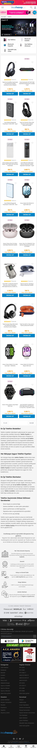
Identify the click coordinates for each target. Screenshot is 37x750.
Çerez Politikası (23, 720)
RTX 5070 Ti (22, 685)
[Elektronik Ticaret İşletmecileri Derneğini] (19, 624)
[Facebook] (14, 739)
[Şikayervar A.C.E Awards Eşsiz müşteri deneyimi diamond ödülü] (11, 654)
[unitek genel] (18, 27)
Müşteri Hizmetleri (6, 702)
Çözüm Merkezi (5, 700)
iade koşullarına (20, 577)
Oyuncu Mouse (5, 688)
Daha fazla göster (6, 693)
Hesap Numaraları (24, 710)
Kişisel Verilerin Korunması (27, 712)
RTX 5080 (22, 688)
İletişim (21, 700)
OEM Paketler (4, 667)
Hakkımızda (22, 702)
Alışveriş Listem (5, 712)
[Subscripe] (34, 636)
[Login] (2, 7)
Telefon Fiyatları (10, 525)
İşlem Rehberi (23, 718)
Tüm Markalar (23, 715)
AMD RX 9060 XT (24, 675)
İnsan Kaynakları (24, 705)
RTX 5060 (22, 670)
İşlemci (3, 678)
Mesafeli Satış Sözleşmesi (26, 723)
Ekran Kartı (4, 680)
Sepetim (3, 710)
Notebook (3, 670)
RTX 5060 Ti (22, 672)
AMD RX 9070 (23, 680)
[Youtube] (20, 739)
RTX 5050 (22, 667)
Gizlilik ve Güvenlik (24, 707)
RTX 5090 (22, 691)
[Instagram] (17, 739)
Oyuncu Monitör (5, 691)
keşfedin (22, 557)
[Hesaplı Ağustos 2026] (18, 2)
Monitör (3, 672)
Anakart (3, 675)
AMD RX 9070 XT (24, 678)
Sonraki (31, 423)
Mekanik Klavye (5, 683)
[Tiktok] (23, 739)
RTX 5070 (22, 683)
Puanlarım (4, 707)
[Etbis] (29, 654)
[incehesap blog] (9, 724)
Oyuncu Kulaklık (5, 685)
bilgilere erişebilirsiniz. (28, 596)
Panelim (3, 705)
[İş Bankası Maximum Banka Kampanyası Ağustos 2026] (18, 12)
